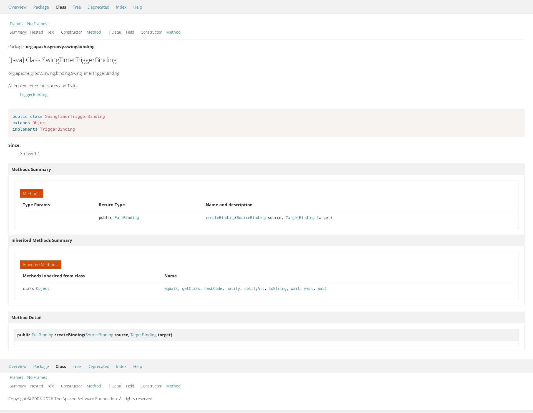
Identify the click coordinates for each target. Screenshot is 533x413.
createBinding (220, 217)
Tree (77, 7)
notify (233, 288)
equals (171, 288)
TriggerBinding (33, 94)
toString (277, 288)
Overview (17, 7)
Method (94, 32)
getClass (191, 288)
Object (42, 288)
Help (137, 7)
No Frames (37, 23)
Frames (16, 23)
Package (41, 7)
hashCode (213, 288)
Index (121, 7)
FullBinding (126, 217)
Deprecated (98, 7)
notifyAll (254, 288)
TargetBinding (300, 217)
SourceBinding (251, 217)
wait (295, 288)
